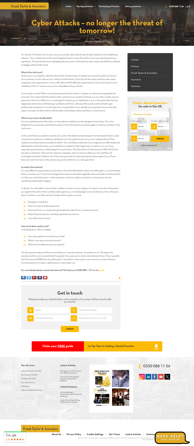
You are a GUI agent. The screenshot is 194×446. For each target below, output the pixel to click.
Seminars (135, 86)
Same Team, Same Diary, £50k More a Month (70, 401)
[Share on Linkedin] (39, 277)
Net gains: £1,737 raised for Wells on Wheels (70, 372)
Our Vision (114, 434)
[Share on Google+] (34, 277)
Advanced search (149, 145)
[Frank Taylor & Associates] (40, 428)
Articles (135, 60)
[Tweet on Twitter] (29, 277)
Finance (135, 66)
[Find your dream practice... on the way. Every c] (120, 397)
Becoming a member (29, 375)
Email (30, 318)
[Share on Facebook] (23, 277)
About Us (56, 434)
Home (70, 6)
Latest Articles (133, 434)
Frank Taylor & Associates (144, 73)
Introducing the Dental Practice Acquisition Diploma (69, 379)
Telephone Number (74, 310)
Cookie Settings (95, 434)
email (101, 270)
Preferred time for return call (74, 318)
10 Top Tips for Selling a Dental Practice (111, 346)
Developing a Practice (110, 6)
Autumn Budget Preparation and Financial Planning (71, 394)
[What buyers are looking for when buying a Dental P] (120, 378)
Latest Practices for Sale (31, 371)
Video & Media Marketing (31, 390)
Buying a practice (86, 6)
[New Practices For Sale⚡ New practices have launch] (102, 378)
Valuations (25, 386)
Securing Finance (28, 382)
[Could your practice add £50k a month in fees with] (102, 397)
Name (30, 310)
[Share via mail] (45, 277)
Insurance (136, 80)
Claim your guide (57, 346)
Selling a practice (134, 6)
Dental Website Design (151, 440)
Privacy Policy (74, 434)
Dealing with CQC (28, 379)
